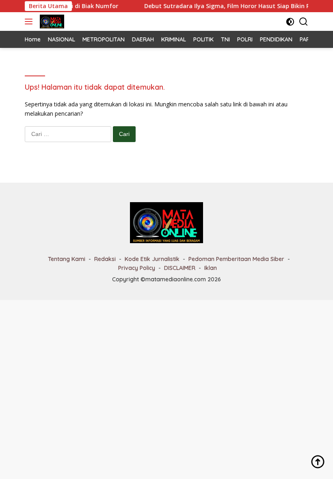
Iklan (210, 268)
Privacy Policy (136, 268)
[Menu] (30, 21)
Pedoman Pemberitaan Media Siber (236, 259)
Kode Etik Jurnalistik (152, 259)
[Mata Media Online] (51, 21)
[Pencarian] (303, 21)
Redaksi (105, 259)
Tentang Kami (66, 259)
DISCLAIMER (179, 268)
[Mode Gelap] (290, 21)
